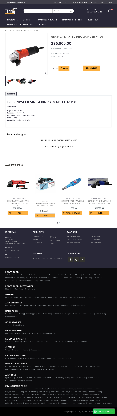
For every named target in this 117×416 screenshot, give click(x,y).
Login (110, 2)
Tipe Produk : (56, 53)
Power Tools (21, 198)
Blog (103, 2)
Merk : (53, 56)
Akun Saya (83, 2)
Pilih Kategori (59, 11)
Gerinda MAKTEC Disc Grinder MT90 (77, 36)
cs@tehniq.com (12, 257)
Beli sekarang (91, 68)
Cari (70, 11)
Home (6, 30)
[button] (57, 223)
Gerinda (13, 198)
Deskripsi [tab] (11, 94)
